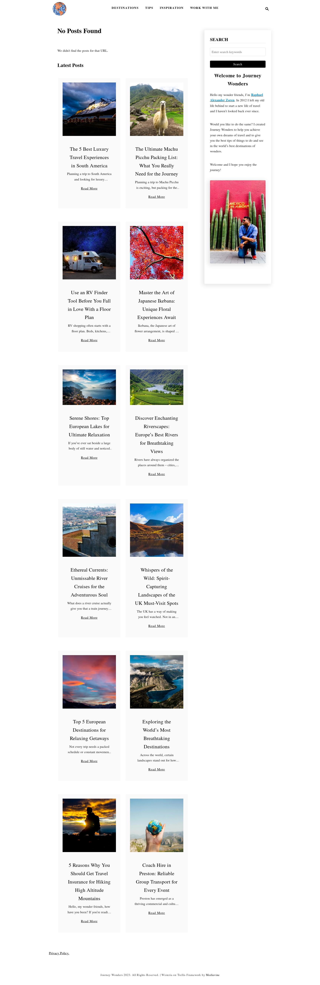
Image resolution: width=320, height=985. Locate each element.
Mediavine (213, 975)
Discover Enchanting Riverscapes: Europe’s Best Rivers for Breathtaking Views (156, 435)
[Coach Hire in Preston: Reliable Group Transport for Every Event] (157, 825)
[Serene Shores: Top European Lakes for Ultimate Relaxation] (89, 387)
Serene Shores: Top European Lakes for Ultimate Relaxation (89, 426)
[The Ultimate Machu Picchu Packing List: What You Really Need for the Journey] (157, 109)
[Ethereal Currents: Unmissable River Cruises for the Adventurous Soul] (89, 530)
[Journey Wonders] (59, 9)
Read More (89, 188)
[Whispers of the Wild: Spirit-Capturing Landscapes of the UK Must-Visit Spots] (157, 530)
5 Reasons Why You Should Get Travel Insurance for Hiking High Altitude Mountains (89, 882)
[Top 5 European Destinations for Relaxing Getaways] (89, 682)
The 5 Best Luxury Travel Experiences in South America (89, 157)
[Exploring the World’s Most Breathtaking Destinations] (157, 682)
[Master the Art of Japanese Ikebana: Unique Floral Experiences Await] (157, 252)
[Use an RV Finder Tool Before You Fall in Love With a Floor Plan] (89, 252)
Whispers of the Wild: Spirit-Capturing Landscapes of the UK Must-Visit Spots (156, 586)
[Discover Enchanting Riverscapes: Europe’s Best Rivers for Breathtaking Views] (157, 387)
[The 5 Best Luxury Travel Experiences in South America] (89, 109)
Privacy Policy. (59, 953)
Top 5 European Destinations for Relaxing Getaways (89, 729)
